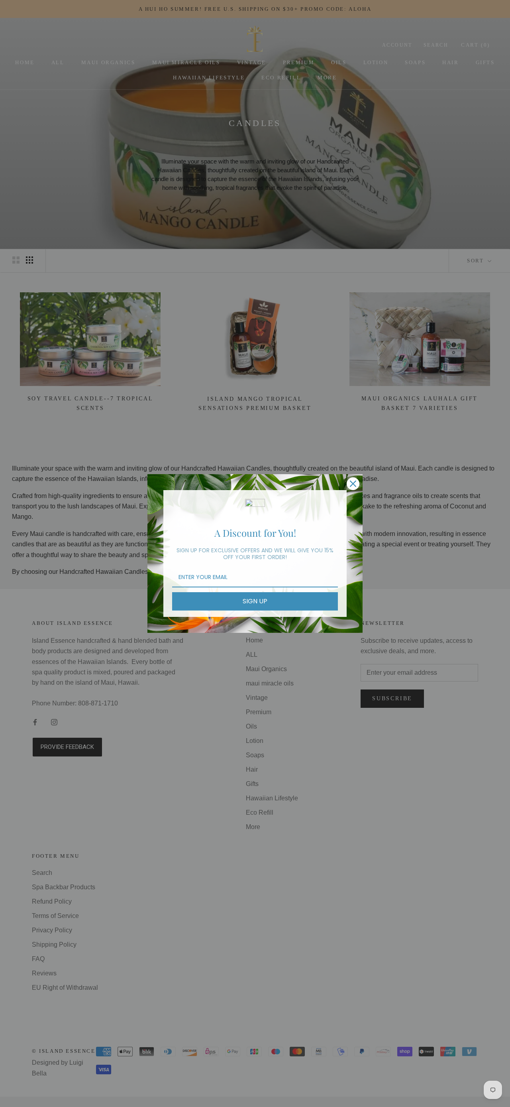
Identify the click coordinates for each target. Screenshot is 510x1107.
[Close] (353, 483)
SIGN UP (255, 601)
